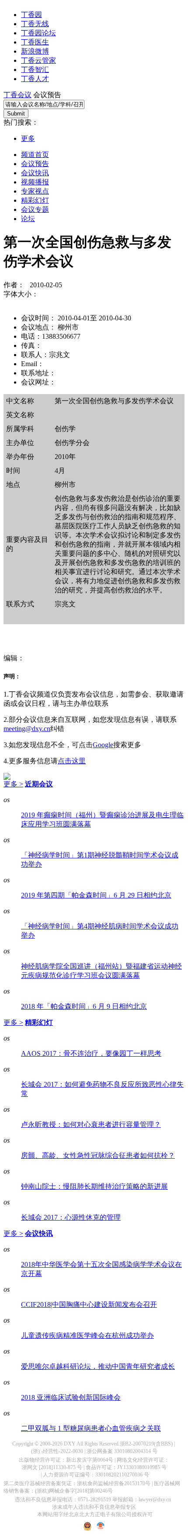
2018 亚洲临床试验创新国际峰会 (71, 1397)
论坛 (28, 218)
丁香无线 (35, 23)
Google (103, 744)
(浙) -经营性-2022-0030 (57, 1451)
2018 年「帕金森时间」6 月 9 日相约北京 (84, 1006)
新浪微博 (35, 51)
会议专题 (35, 209)
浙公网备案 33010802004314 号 (122, 1451)
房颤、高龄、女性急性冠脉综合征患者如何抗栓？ (98, 1155)
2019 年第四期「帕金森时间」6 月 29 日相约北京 (96, 895)
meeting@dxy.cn (26, 728)
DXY (70, 1444)
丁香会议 (17, 95)
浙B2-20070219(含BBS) (146, 1444)
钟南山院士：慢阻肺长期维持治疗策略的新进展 (94, 1186)
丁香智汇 (35, 69)
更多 (28, 138)
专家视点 (35, 191)
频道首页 (35, 154)
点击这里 (72, 761)
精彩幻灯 (35, 200)
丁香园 (31, 14)
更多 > (13, 784)
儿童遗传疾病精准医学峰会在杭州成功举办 (87, 1335)
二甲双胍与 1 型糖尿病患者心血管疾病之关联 (91, 1428)
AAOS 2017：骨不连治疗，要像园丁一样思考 (91, 1053)
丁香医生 (35, 42)
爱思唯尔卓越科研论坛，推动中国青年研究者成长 (98, 1366)
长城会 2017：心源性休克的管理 (71, 1217)
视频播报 (35, 182)
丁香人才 (35, 78)
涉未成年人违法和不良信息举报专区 (94, 1507)
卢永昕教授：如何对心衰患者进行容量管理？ (91, 1124)
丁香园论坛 (38, 33)
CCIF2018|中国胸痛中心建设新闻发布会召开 (89, 1304)
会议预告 (35, 163)
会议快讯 (35, 173)
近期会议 (39, 784)
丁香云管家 (38, 60)
